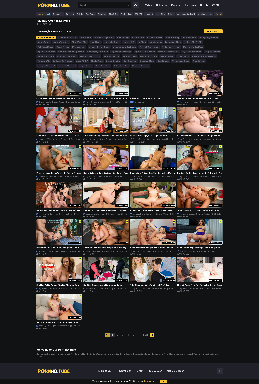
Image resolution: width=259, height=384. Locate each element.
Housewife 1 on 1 (112, 42)
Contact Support (175, 371)
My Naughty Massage (121, 52)
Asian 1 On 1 (138, 37)
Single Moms (97, 61)
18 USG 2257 (155, 371)
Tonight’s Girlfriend (67, 66)
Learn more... (150, 381)
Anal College (123, 37)
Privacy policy (124, 371)
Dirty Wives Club (79, 42)
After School (85, 37)
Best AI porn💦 (43, 14)
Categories (161, 5)
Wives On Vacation (140, 66)
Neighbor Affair (167, 56)
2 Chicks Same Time (67, 37)
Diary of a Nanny (61, 42)
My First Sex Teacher (149, 47)
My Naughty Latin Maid (97, 52)
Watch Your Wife (121, 66)
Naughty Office (130, 56)
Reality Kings (126, 14)
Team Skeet (58, 14)
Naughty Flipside (111, 56)
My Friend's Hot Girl (171, 47)
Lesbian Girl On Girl (193, 42)
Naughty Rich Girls (148, 56)
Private (171, 14)
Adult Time (160, 14)
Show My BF (82, 61)
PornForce (90, 14)
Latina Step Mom (173, 42)
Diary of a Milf (44, 42)
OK (163, 381)
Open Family (183, 56)
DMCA (140, 371)
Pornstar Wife (44, 61)
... (138, 335)
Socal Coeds (163, 61)
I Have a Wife (129, 42)
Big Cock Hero (189, 37)
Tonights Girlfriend (46, 66)
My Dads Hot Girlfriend (99, 47)
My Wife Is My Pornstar (168, 52)
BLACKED (113, 14)
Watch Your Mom (102, 66)
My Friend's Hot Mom (193, 47)
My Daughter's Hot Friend (124, 47)
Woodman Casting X (186, 14)
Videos (148, 5)
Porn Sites (190, 5)
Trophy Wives (85, 66)
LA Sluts (142, 42)
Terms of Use (105, 371)
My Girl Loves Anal (46, 52)
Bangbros (102, 14)
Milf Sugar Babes (45, 47)
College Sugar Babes (208, 37)
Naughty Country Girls (90, 56)
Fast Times (95, 42)
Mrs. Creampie (78, 47)
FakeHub (149, 14)
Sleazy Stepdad (113, 61)
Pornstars (176, 5)
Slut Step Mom (130, 61)
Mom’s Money (62, 47)
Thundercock (199, 61)
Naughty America (205, 14)
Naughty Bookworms (66, 56)
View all (218, 14)
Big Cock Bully (172, 37)
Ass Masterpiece (154, 37)
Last (145, 335)
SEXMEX (138, 14)
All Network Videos (46, 37)
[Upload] (136, 5)
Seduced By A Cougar (63, 61)
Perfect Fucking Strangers (204, 56)
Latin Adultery (155, 42)
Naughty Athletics (46, 56)
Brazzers (70, 14)
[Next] (152, 335)
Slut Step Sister (147, 61)
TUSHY (80, 14)
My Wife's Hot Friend (191, 52)
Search (128, 5)
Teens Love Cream (180, 61)
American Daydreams (104, 37)
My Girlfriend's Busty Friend (71, 52)
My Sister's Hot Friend (145, 52)
